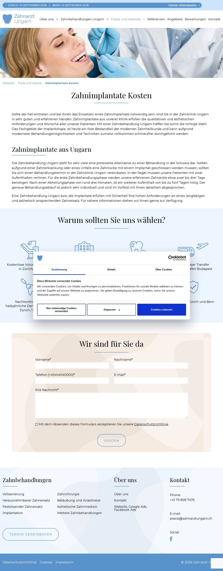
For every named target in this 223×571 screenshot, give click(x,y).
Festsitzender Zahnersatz (23, 506)
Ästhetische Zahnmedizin (77, 506)
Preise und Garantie (126, 19)
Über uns (47, 19)
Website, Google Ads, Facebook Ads (130, 508)
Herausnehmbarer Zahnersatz (26, 500)
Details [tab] (111, 269)
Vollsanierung (13, 494)
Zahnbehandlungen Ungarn (82, 19)
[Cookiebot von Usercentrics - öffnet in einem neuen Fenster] (171, 258)
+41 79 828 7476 (182, 500)
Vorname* (43, 360)
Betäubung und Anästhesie (78, 500)
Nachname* (123, 360)
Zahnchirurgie (68, 494)
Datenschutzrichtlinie (151, 424)
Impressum (65, 562)
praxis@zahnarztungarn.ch (191, 518)
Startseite (8, 83)
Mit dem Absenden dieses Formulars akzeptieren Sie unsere (103, 424)
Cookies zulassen (161, 309)
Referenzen (156, 19)
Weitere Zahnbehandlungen (79, 513)
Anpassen (109, 309)
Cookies (46, 562)
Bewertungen (195, 19)
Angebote (175, 19)
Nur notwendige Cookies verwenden (61, 310)
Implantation (13, 513)
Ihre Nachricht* (47, 390)
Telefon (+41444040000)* (55, 375)
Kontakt (214, 19)
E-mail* (120, 375)
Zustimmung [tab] (59, 269)
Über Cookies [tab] (163, 269)
